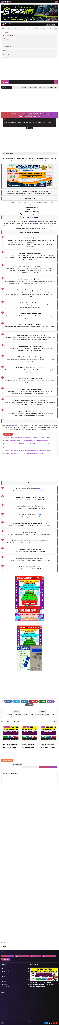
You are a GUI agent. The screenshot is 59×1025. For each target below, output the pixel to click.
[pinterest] (54, 1023)
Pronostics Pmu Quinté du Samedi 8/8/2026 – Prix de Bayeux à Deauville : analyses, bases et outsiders (26, 447)
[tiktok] (52, 1023)
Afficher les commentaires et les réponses (48, 767)
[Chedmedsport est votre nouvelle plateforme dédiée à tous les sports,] (29, 13)
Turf (26, 125)
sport (45, 956)
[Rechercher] (56, 2)
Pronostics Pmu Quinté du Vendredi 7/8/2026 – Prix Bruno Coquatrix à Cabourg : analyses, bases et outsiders (28, 450)
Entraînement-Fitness (8, 956)
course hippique (13, 122)
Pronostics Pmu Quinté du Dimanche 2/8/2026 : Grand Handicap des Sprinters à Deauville (24, 453)
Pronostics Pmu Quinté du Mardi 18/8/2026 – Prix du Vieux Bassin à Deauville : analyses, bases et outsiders (28, 444)
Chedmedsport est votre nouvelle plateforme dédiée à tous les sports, (29, 1023)
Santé (33, 956)
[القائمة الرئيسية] (56, 82)
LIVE (27, 956)
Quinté (50, 122)
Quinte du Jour (7, 125)
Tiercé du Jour (21, 125)
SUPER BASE (14, 125)
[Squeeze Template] (2, 1023)
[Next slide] (56, 721)
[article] (42, 713)
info (39, 956)
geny (31, 122)
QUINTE (45, 122)
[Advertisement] (29, 69)
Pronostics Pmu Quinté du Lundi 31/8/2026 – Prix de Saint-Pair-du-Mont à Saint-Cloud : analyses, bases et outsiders (25, 87)
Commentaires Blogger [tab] (7, 760)
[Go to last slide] (55, 721)
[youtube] (10, 2)
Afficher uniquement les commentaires (30, 767)
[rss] (56, 1023)
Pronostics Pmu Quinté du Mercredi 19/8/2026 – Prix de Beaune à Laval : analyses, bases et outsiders (26, 440)
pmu (34, 122)
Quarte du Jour (39, 122)
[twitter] (8, 2)
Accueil (6, 82)
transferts (52, 956)
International (20, 956)
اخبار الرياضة (6, 959)
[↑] (29, 1021)
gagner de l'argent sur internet (23, 122)
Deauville (40, 191)
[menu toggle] (2, 2)
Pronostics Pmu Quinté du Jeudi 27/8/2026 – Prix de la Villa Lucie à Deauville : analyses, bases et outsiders (27, 437)
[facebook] (5, 2)
